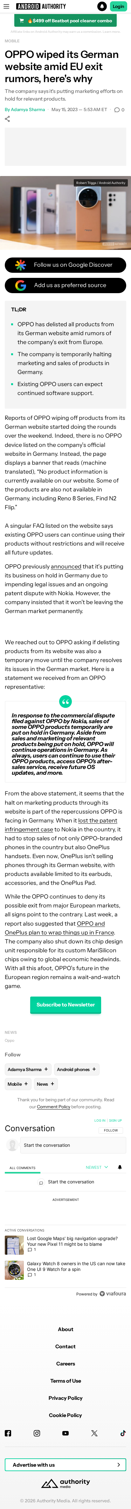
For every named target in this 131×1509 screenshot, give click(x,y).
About (65, 1329)
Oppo (9, 1040)
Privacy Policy (66, 1398)
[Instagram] (37, 1433)
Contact (65, 1346)
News (11, 1032)
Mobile (12, 41)
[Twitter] (94, 1433)
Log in (100, 1120)
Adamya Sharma (28, 109)
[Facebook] (8, 1433)
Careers (65, 1363)
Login (118, 6)
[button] (65, 6)
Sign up (115, 1120)
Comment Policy (53, 1107)
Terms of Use (65, 1381)
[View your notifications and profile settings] (120, 1167)
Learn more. (112, 32)
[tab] (22, 1167)
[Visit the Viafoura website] (112, 1293)
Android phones (76, 1069)
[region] (65, 1208)
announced (66, 566)
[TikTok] (123, 1433)
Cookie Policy (65, 1415)
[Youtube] (65, 1433)
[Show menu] (6, 6)
